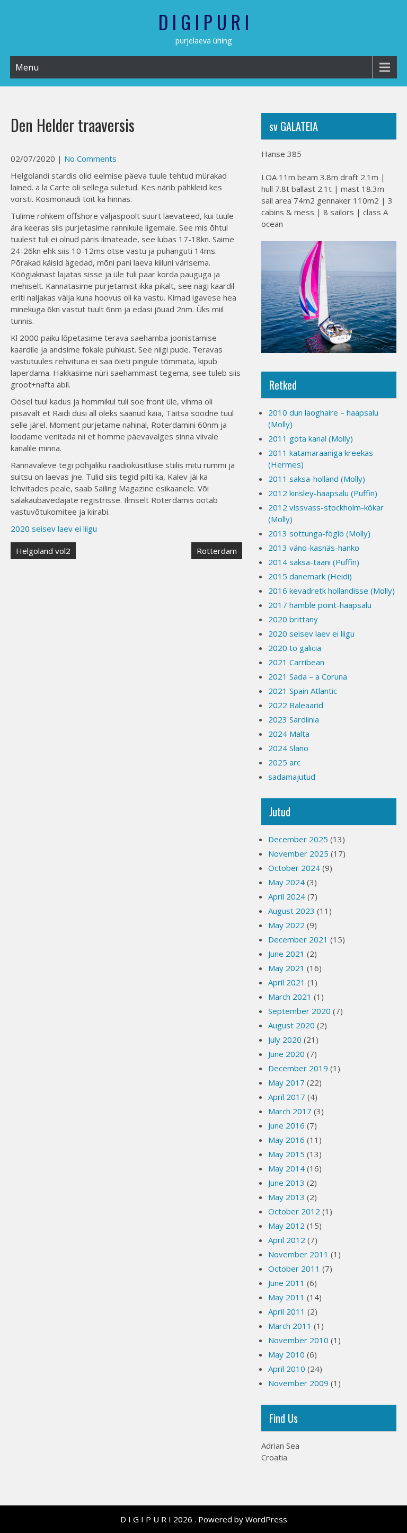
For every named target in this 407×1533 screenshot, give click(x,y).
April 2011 (286, 1311)
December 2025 (298, 839)
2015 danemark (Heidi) (310, 576)
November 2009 (298, 1383)
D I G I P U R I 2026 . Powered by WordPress (203, 1519)
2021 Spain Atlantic (302, 690)
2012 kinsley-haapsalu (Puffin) (322, 493)
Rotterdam (217, 550)
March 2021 (290, 996)
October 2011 (294, 1268)
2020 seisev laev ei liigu (54, 528)
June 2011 (286, 1283)
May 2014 (286, 1168)
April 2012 (286, 1240)
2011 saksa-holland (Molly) (316, 478)
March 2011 (290, 1325)
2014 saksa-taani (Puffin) (313, 562)
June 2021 (286, 953)
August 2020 (291, 1025)
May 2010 (286, 1354)
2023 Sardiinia (293, 719)
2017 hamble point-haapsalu (319, 605)
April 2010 (286, 1368)
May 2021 (286, 968)
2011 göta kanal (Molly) (310, 438)
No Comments (90, 158)
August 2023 (291, 910)
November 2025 (298, 853)
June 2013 (286, 1182)
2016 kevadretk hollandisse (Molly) (331, 590)
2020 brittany (293, 619)
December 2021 (298, 939)
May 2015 (286, 1154)
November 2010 (298, 1340)
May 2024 (286, 882)
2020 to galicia (294, 647)
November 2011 (298, 1254)
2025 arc (284, 762)
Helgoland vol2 (43, 550)
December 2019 (298, 1068)
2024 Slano (288, 748)
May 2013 (286, 1197)
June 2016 (286, 1125)
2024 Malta (288, 733)
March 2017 (290, 1111)
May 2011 (286, 1297)
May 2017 (286, 1082)
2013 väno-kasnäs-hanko (313, 547)
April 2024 (286, 896)
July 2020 (285, 1039)
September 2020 (299, 1011)
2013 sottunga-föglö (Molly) (319, 533)
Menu (27, 67)
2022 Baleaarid (295, 705)
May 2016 (286, 1139)
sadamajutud (291, 776)
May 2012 (286, 1225)
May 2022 (286, 925)
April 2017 (286, 1096)
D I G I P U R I (203, 22)
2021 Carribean (296, 662)
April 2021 (286, 982)
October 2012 (294, 1211)
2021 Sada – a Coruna (307, 676)
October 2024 (294, 867)
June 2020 (286, 1054)
